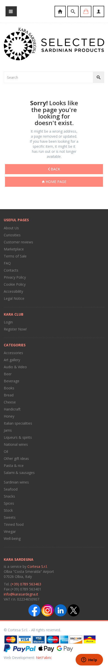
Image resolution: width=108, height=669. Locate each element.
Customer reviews (18, 242)
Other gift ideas (16, 458)
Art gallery (12, 359)
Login (8, 322)
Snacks (9, 496)
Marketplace (14, 249)
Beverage (11, 381)
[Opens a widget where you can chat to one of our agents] (89, 660)
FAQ (7, 263)
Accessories (13, 352)
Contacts (11, 270)
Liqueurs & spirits (18, 437)
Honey (9, 416)
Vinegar (10, 531)
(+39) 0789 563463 (26, 584)
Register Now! (15, 329)
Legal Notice (14, 298)
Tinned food (14, 524)
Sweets (10, 517)
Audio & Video (15, 366)
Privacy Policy (15, 277)
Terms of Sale (15, 256)
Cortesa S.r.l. (37, 566)
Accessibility (13, 291)
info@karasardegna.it (21, 594)
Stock (8, 510)
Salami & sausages (19, 472)
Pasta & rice (14, 465)
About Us (11, 228)
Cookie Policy (15, 284)
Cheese (10, 402)
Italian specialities (18, 423)
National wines (16, 444)
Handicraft (12, 409)
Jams (8, 430)
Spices (9, 503)
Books (9, 388)
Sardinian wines (16, 482)
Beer (8, 373)
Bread (9, 395)
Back (55, 169)
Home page (55, 181)
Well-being (12, 538)
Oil (6, 451)
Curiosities (12, 235)
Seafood (11, 489)
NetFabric (44, 657)
